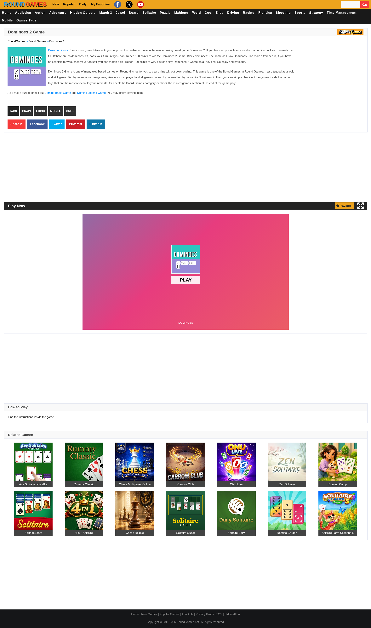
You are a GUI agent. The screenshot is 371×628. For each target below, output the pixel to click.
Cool (208, 12)
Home (6, 12)
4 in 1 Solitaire (84, 532)
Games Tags (26, 20)
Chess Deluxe (135, 532)
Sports (299, 12)
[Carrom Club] (185, 459)
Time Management (342, 12)
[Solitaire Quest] (185, 508)
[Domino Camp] (337, 459)
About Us (187, 614)
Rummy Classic (84, 484)
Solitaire (149, 12)
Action (40, 12)
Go (364, 5)
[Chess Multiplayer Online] (134, 459)
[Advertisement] (331, 75)
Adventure (57, 12)
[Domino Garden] (287, 508)
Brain (26, 111)
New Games (149, 614)
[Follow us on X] (128, 4)
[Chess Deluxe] (134, 508)
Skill (70, 111)
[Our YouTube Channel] (140, 4)
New (55, 4)
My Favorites (100, 4)
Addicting (23, 12)
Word (196, 12)
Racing (248, 12)
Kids (220, 12)
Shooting (283, 12)
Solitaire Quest (185, 532)
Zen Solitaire (287, 484)
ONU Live (236, 484)
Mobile (7, 20)
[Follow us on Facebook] (117, 4)
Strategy (316, 12)
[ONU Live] (236, 459)
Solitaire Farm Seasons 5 (338, 532)
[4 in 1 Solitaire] (84, 508)
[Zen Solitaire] (287, 459)
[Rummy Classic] (84, 459)
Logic (40, 111)
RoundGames (16, 41)
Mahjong (181, 12)
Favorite (345, 205)
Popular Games (170, 614)
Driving (233, 12)
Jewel (120, 12)
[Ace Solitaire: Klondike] (33, 459)
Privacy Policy (205, 614)
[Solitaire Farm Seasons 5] (337, 508)
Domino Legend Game (91, 92)
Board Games (37, 41)
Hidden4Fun (232, 614)
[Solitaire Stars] (33, 508)
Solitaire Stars (33, 532)
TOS (219, 614)
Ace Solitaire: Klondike (33, 484)
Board (134, 12)
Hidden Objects (82, 12)
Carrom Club (185, 484)
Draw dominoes (58, 50)
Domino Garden (287, 532)
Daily (83, 4)
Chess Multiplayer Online (135, 484)
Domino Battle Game (57, 92)
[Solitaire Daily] (236, 508)
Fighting (265, 12)
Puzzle (165, 12)
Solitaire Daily (236, 532)
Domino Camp (337, 484)
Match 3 (105, 12)
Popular (69, 4)
